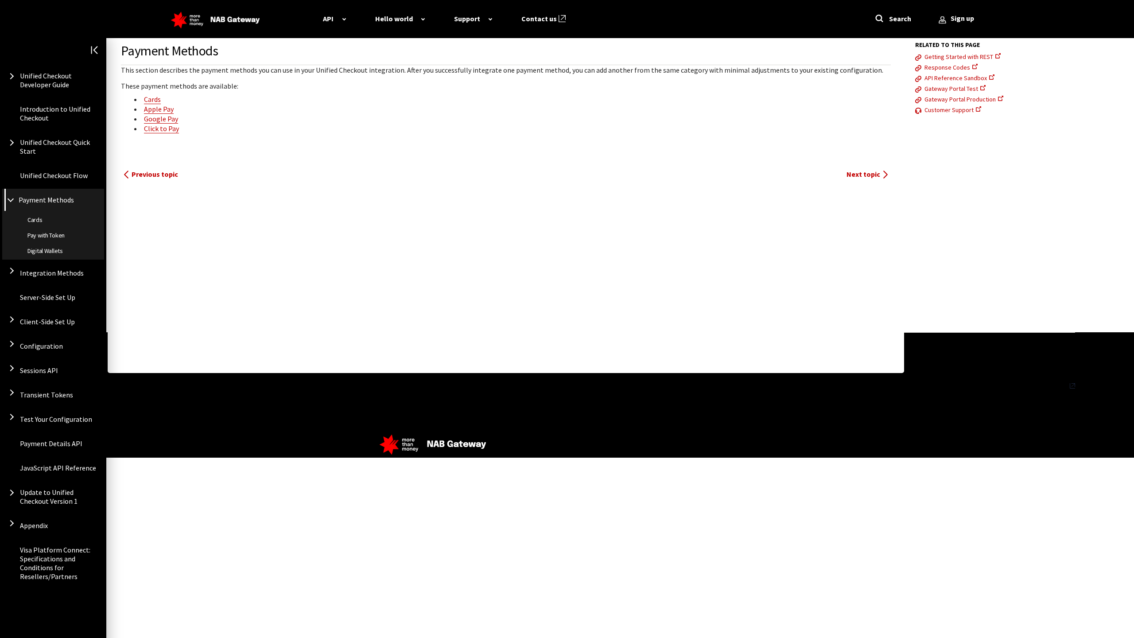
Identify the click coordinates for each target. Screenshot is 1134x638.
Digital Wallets (45, 251)
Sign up (962, 18)
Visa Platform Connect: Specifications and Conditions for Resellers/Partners (55, 563)
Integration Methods (52, 272)
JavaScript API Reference (58, 467)
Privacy (1057, 386)
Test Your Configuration (56, 419)
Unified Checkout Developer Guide (46, 80)
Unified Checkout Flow (54, 175)
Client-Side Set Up (47, 321)
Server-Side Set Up (47, 297)
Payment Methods (46, 199)
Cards (35, 220)
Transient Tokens (46, 394)
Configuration (41, 346)
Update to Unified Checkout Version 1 (49, 497)
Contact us (539, 18)
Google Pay (161, 118)
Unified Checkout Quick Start (55, 147)
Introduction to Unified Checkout (55, 113)
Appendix (34, 525)
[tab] (334, 19)
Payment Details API (51, 443)
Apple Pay (159, 109)
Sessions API (39, 370)
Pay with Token (46, 235)
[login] (942, 20)
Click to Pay (161, 128)
